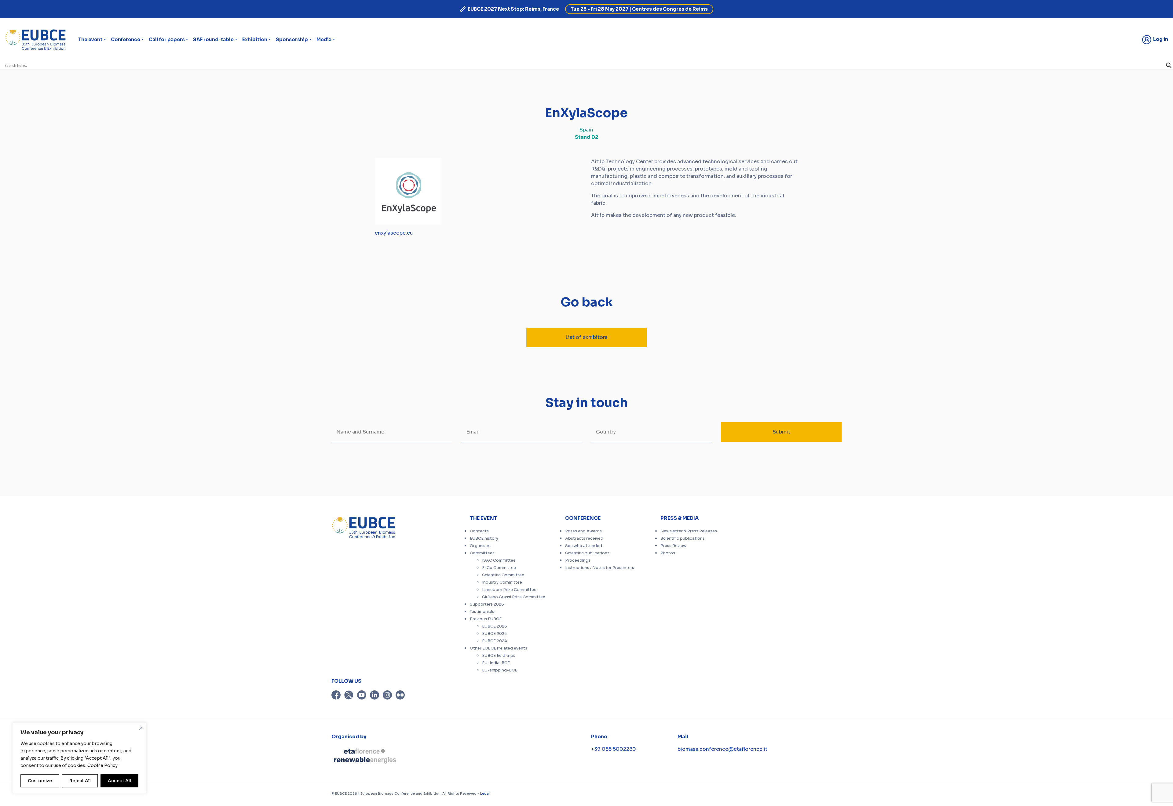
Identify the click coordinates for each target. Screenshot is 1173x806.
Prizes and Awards (583, 531)
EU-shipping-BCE (499, 670)
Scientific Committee (503, 575)
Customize (40, 780)
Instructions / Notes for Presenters (599, 567)
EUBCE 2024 (494, 641)
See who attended (583, 545)
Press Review (673, 545)
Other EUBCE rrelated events (498, 648)
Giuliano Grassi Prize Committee (513, 597)
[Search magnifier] (1168, 65)
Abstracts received (584, 538)
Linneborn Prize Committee (509, 589)
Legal (485, 793)
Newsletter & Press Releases (688, 531)
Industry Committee (502, 582)
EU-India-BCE (496, 662)
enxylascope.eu (394, 233)
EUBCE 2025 (494, 633)
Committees (482, 553)
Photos (667, 553)
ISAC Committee (499, 560)
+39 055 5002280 (613, 749)
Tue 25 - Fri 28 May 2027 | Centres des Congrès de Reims (639, 9)
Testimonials (482, 611)
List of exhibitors (586, 337)
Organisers (480, 545)
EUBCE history (484, 538)
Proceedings (577, 560)
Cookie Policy (102, 765)
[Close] (140, 728)
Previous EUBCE (486, 619)
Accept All (119, 780)
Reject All (80, 780)
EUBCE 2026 (494, 626)
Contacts (479, 531)
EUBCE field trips (498, 655)
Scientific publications (587, 553)
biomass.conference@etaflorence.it (722, 749)
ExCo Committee (499, 567)
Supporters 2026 (487, 604)
